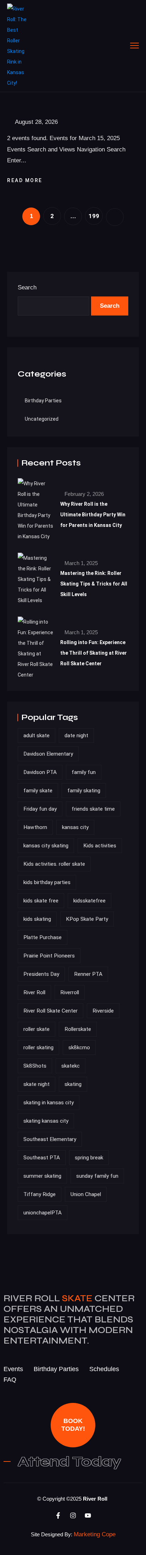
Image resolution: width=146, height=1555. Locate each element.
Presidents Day (41, 974)
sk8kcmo (79, 1047)
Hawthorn (35, 827)
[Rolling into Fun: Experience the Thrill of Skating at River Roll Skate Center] (35, 648)
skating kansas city (45, 1121)
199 (94, 216)
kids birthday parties (47, 882)
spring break (89, 1157)
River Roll (34, 992)
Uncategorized (41, 419)
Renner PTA (88, 974)
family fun (84, 772)
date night (76, 735)
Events (13, 1369)
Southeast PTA (41, 1157)
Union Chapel (86, 1194)
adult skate (36, 735)
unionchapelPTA (42, 1212)
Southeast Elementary (49, 1139)
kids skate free (40, 900)
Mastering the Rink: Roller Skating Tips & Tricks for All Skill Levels (93, 583)
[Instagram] (73, 1515)
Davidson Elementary (48, 754)
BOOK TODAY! (73, 1424)
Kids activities (99, 845)
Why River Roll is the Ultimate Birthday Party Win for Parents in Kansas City (92, 514)
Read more (25, 180)
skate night (36, 1084)
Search (27, 287)
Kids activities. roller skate (54, 864)
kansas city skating (45, 845)
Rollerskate (77, 1029)
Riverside (103, 1011)
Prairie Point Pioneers (49, 956)
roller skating (38, 1047)
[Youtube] (88, 1515)
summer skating (42, 1176)
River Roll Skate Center (50, 1011)
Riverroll (69, 992)
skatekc (70, 1066)
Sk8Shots (34, 1066)
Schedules (104, 1369)
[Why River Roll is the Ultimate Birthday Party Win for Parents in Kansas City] (35, 510)
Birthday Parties (43, 400)
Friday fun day (40, 809)
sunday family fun (97, 1176)
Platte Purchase (42, 937)
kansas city (75, 827)
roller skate (36, 1029)
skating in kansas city (48, 1102)
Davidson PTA (40, 772)
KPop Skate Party (87, 919)
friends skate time (93, 809)
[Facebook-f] (58, 1515)
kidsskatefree (89, 900)
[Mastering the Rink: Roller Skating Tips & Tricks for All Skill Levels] (35, 579)
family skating (83, 790)
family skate (37, 790)
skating (73, 1084)
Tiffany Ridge (39, 1194)
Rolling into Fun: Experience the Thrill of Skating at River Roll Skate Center (93, 653)
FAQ (10, 1379)
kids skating (37, 919)
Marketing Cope (95, 1534)
